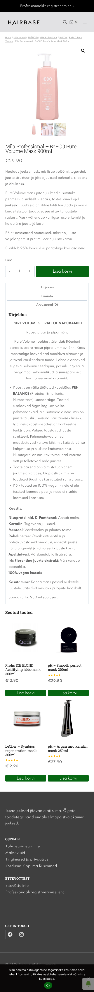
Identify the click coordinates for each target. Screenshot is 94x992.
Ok (48, 985)
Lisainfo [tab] (47, 296)
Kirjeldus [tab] (47, 287)
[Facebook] (10, 934)
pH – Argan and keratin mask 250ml (68, 748)
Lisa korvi (62, 271)
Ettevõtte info (17, 886)
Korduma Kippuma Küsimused (31, 866)
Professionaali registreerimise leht (34, 892)
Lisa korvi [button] (26, 693)
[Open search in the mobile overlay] (65, 22)
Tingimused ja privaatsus (26, 859)
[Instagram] (21, 934)
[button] (83, 51)
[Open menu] (85, 22)
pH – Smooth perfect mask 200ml (65, 667)
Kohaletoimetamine (22, 846)
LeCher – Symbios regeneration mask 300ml (21, 750)
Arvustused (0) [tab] (47, 304)
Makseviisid (15, 853)
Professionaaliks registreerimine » (47, 6)
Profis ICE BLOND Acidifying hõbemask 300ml (23, 669)
